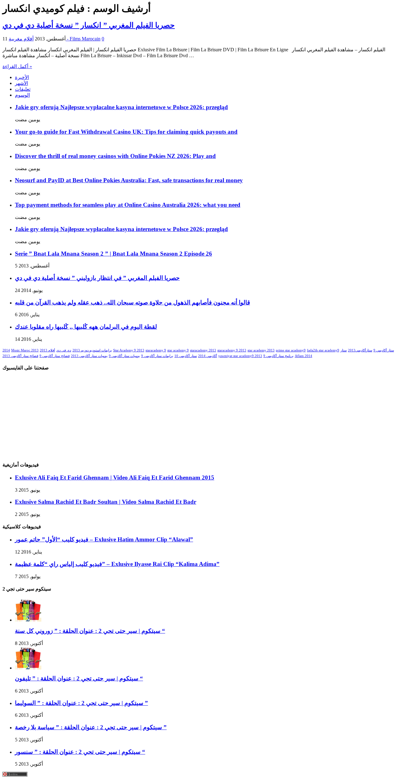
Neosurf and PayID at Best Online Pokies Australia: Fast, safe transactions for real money (129, 180)
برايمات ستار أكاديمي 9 (157, 356)
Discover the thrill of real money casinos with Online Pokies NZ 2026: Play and (115, 156)
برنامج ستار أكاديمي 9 (278, 356)
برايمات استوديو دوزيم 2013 (92, 350)
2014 (6, 350)
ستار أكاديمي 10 (185, 356)
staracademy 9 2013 (231, 350)
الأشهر (21, 83)
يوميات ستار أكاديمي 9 (124, 356)
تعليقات (22, 89)
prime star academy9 (291, 350)
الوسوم (22, 95)
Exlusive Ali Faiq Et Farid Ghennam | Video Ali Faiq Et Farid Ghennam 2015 (114, 477)
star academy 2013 (261, 350)
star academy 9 (178, 350)
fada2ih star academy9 (323, 350)
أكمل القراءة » (17, 66)
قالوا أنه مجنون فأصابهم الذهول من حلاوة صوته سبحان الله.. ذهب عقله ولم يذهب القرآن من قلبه (132, 302)
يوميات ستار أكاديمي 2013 (89, 356)
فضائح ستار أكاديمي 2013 (20, 356)
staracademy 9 (156, 350)
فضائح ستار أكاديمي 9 (54, 356)
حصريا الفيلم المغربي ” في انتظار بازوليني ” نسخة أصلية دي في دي (97, 278)
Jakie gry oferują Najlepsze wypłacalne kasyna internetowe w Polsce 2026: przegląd (121, 107)
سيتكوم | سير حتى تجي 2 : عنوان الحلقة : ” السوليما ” (81, 703)
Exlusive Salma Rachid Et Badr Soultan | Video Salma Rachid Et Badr (105, 501)
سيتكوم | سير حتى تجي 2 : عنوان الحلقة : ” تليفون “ (79, 678)
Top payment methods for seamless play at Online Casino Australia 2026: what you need (127, 205)
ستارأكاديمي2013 (360, 350)
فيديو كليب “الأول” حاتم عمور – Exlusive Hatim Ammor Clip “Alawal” (104, 539)
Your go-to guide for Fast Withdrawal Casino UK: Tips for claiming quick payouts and (126, 131)
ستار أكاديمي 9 (383, 350)
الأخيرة (22, 77)
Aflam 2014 (303, 356)
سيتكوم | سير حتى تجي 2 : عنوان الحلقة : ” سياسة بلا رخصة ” (91, 727)
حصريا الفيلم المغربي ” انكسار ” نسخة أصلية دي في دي (88, 25)
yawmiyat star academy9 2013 (240, 356)
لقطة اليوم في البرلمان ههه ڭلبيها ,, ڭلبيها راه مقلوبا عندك (86, 326)
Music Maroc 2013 (25, 350)
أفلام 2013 (47, 350)
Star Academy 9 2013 (128, 350)
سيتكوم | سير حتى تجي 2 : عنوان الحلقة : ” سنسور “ (80, 752)
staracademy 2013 (203, 350)
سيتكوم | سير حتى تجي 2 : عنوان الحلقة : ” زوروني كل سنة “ (90, 631)
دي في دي (63, 350)
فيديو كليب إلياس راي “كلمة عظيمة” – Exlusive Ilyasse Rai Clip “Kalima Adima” (117, 564)
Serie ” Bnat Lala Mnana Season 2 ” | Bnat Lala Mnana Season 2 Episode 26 (113, 253)
